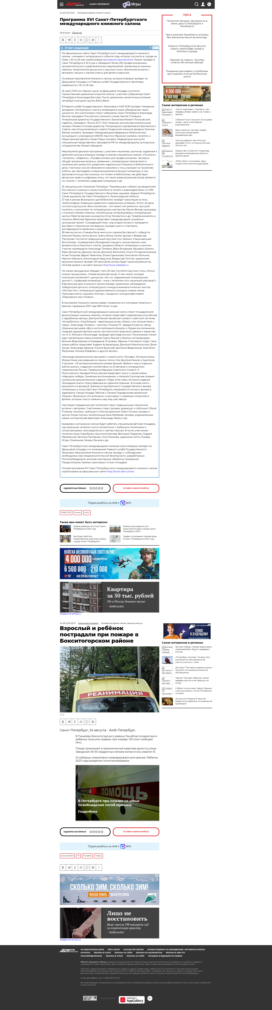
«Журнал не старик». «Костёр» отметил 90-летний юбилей (187, 61)
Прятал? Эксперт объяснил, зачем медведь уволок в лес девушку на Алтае (192, 680)
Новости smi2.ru (70, 613)
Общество (77, 33)
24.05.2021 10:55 (67, 13)
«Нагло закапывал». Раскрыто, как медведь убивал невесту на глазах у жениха (193, 111)
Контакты (85, 953)
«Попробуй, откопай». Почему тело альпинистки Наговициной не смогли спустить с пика (192, 659)
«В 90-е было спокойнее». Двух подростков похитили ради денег (192, 162)
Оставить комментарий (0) (136, 488)
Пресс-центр (114, 950)
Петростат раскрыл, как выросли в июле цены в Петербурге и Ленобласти (187, 24)
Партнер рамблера (107, 998)
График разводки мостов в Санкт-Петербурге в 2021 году (89, 527)
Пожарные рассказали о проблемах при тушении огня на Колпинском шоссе (187, 74)
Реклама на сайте (123, 953)
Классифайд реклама (91, 956)
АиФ (62, 714)
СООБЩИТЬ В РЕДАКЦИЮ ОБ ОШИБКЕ (165, 956)
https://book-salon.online (120, 471)
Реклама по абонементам (149, 953)
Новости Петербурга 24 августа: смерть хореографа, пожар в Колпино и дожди (187, 49)
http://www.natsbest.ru (115, 265)
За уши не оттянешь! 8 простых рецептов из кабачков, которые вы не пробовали (193, 701)
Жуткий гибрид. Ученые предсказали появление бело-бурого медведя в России (193, 649)
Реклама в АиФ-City (175, 953)
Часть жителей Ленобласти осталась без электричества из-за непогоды (187, 36)
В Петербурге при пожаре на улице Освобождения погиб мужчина (109, 803)
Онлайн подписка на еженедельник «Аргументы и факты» (176, 950)
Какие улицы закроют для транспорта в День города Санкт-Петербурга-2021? (139, 528)
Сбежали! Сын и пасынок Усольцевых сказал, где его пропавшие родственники (193, 122)
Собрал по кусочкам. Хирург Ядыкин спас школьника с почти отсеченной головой (193, 690)
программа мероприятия (118, 59)
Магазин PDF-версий (133, 950)
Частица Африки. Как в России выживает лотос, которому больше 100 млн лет (192, 143)
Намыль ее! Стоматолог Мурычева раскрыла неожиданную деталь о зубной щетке (192, 153)
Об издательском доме (92, 950)
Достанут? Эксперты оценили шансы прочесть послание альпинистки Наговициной (193, 670)
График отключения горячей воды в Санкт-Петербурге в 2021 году (140, 537)
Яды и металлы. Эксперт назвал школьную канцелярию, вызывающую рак (190, 132)
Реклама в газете (102, 953)
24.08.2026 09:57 (68, 623)
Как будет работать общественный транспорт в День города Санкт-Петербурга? (89, 539)
